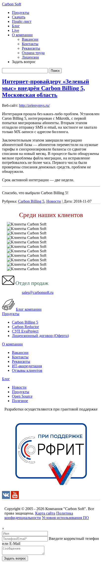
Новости (53, 201)
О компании (22, 35)
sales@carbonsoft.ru (37, 292)
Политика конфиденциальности (38, 515)
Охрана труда (33, 53)
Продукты (20, 12)
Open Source (22, 396)
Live (15, 30)
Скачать (18, 17)
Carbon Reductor (25, 327)
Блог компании (29, 309)
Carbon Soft (11, 4)
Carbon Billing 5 (31, 201)
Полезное (20, 401)
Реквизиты (31, 48)
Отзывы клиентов (27, 370)
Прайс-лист (21, 21)
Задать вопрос (15, 558)
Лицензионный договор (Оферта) (40, 336)
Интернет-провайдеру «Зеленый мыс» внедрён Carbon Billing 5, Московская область (45, 88)
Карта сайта (45, 513)
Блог (16, 26)
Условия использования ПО (65, 518)
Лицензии (30, 57)
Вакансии (30, 39)
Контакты (30, 44)
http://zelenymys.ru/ (34, 105)
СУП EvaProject (25, 331)
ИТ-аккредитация (27, 366)
